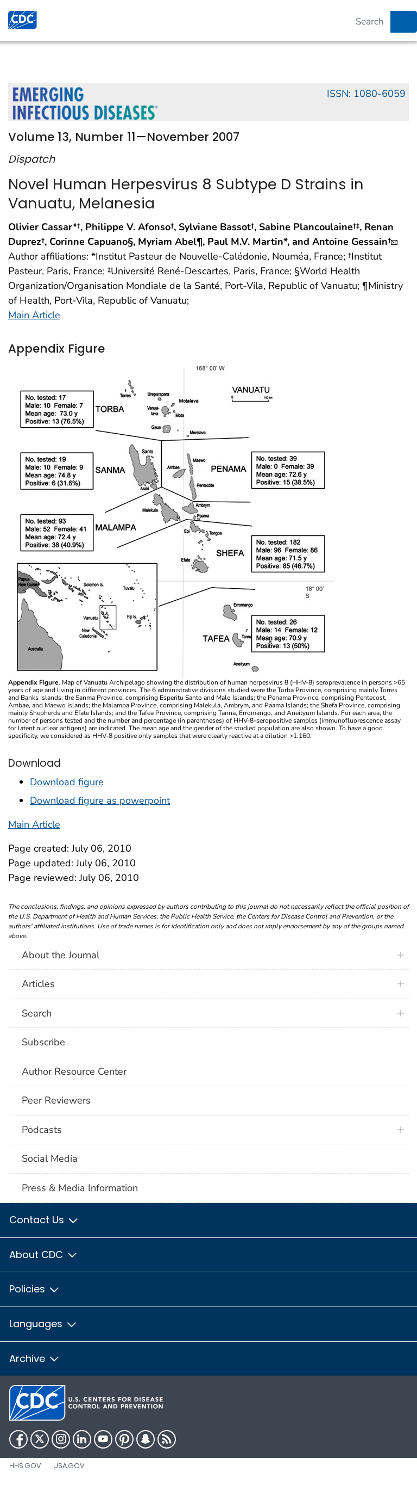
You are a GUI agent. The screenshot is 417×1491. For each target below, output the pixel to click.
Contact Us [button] (38, 1220)
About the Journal (60, 955)
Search (37, 1013)
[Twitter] (39, 1439)
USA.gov (69, 1466)
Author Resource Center (74, 1071)
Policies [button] (28, 1289)
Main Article (34, 315)
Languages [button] (37, 1323)
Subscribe (43, 1042)
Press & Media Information (80, 1187)
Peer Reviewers (56, 1100)
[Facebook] (18, 1439)
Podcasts (42, 1129)
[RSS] (166, 1439)
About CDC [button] (37, 1254)
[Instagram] (61, 1439)
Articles (38, 983)
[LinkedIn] (82, 1439)
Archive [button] (28, 1358)
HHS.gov (25, 1466)
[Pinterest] (124, 1439)
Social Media (50, 1158)
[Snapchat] (145, 1439)
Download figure (67, 781)
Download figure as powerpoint (100, 800)
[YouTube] (103, 1439)
